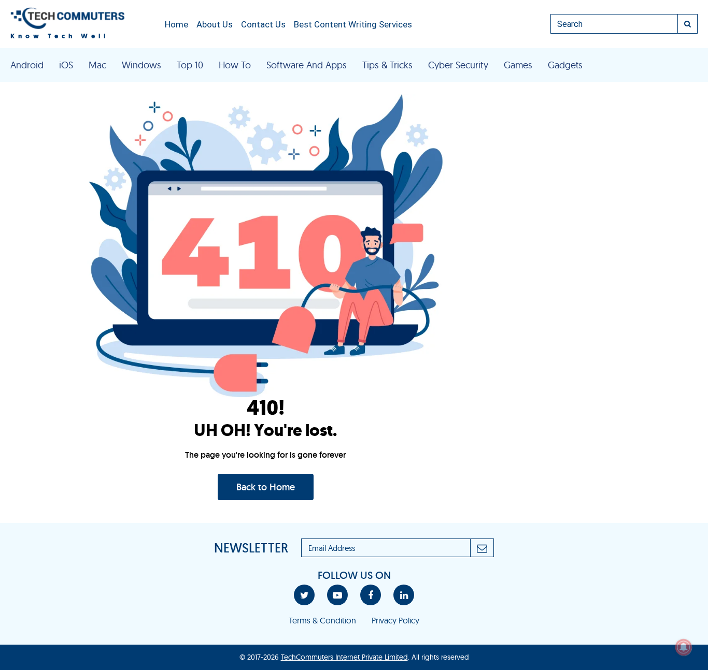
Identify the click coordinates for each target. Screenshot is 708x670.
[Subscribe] (482, 547)
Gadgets (565, 65)
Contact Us (263, 24)
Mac (97, 65)
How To (235, 65)
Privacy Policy (395, 620)
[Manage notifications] (683, 647)
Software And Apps (306, 65)
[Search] (687, 24)
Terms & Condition (322, 620)
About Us (214, 24)
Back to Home (265, 487)
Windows (141, 65)
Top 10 (190, 65)
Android (27, 65)
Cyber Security (458, 65)
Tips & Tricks (387, 65)
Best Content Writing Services (353, 24)
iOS (66, 65)
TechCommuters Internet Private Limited (344, 657)
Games (518, 65)
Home (176, 24)
